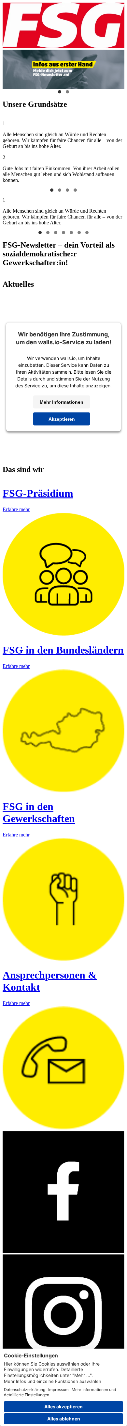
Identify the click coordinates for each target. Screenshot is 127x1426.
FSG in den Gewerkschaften (39, 812)
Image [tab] (59, 91)
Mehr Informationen (61, 402)
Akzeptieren (62, 419)
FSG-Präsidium (38, 493)
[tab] (51, 190)
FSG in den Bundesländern (63, 650)
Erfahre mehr (16, 509)
